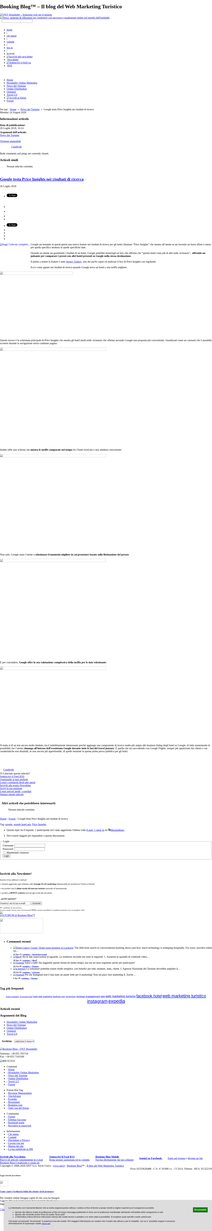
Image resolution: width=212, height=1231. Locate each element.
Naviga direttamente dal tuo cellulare (114, 1158)
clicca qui (46, 1223)
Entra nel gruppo (176, 1158)
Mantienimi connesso (18, 852)
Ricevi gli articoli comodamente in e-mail (21, 1158)
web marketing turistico (184, 995)
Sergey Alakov (73, 261)
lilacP (34, 960)
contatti (10, 41)
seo (103, 996)
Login (6, 856)
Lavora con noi (16, 1143)
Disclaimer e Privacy (19, 1140)
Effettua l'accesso (17, 1119)
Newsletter (13, 59)
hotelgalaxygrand (39, 954)
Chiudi (3, 1209)
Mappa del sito (16, 1146)
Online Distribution (17, 88)
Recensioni (14, 1102)
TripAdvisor (14, 1096)
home (9, 29)
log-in (10, 47)
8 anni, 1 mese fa (95, 830)
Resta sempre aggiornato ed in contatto (69, 1158)
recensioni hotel (26, 997)
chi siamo (12, 35)
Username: (9, 845)
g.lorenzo (36, 972)
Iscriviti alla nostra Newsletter (15, 785)
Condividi (16, 146)
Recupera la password (19, 1125)
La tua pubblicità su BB (20, 1149)
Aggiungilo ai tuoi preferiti (14, 779)
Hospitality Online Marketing (22, 82)
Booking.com (15, 1105)
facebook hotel (149, 996)
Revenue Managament (20, 1093)
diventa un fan (195, 1158)
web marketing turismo (121, 996)
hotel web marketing (42, 996)
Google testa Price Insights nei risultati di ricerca (42, 179)
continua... (27, 954)
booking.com (59, 996)
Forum (10, 100)
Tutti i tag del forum (18, 1108)
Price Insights (39, 824)
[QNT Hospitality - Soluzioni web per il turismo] (26, 14)
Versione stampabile (10, 141)
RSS (9, 65)
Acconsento (200, 1209)
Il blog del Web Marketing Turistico (105, 1165)
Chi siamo (13, 1134)
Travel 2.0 (12, 94)
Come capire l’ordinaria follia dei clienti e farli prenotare (27, 1191)
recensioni (71, 996)
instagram (97, 1001)
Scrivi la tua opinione (11, 788)
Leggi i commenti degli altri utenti (17, 782)
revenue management (88, 996)
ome (10, 79)
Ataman (35, 966)
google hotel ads (22, 824)
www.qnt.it (59, 1165)
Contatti (12, 1137)
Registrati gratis (16, 1122)
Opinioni (11, 91)
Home (13, 109)
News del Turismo (16, 85)
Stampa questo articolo (12, 794)
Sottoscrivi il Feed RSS (12, 776)
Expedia (12, 1099)
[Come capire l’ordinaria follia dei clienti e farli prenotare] (4, 1185)
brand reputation (12, 997)
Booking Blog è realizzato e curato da (19, 1162)
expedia (116, 1001)
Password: (8, 849)
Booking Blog (74, 1165)
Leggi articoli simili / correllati (15, 791)
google (8, 824)
